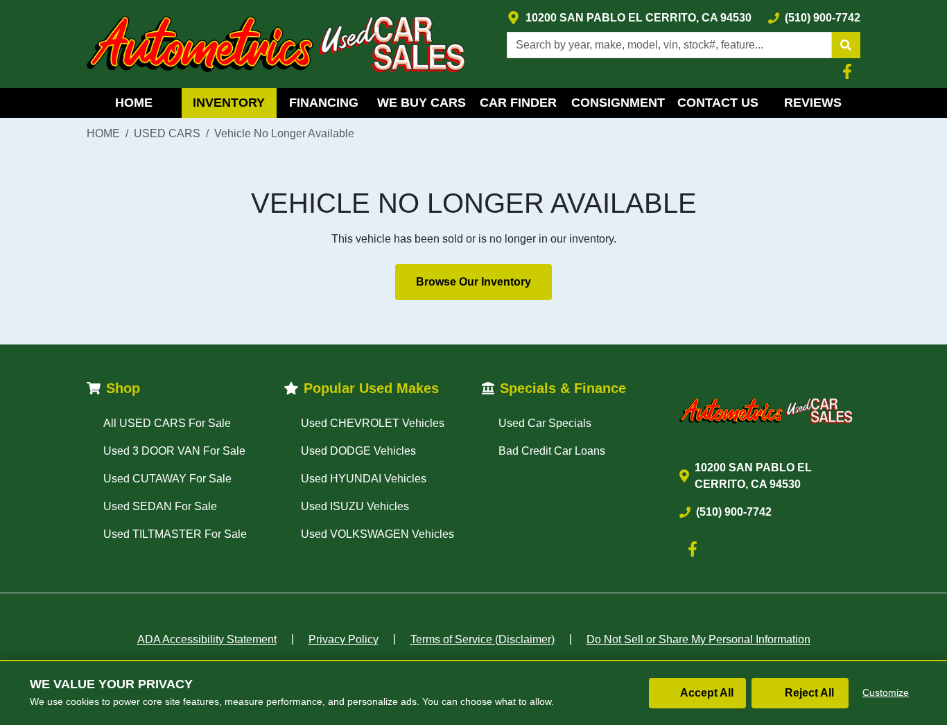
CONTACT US (717, 103)
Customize (885, 692)
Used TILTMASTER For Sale (175, 534)
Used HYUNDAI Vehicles (363, 478)
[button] (845, 45)
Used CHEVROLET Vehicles (372, 423)
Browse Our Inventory (473, 282)
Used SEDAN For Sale (160, 506)
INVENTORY (229, 103)
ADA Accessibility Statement (207, 639)
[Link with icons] (850, 71)
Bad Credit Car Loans (551, 451)
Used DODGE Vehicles (358, 451)
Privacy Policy (344, 639)
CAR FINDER (518, 103)
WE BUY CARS (421, 103)
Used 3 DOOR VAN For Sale (174, 451)
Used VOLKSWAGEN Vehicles (377, 534)
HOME (134, 103)
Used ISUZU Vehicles (355, 506)
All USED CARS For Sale (167, 423)
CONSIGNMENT (618, 103)
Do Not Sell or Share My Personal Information (698, 639)
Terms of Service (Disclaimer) (482, 639)
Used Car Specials (544, 423)
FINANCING (323, 103)
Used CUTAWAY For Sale (167, 478)
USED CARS (167, 133)
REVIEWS (813, 103)
